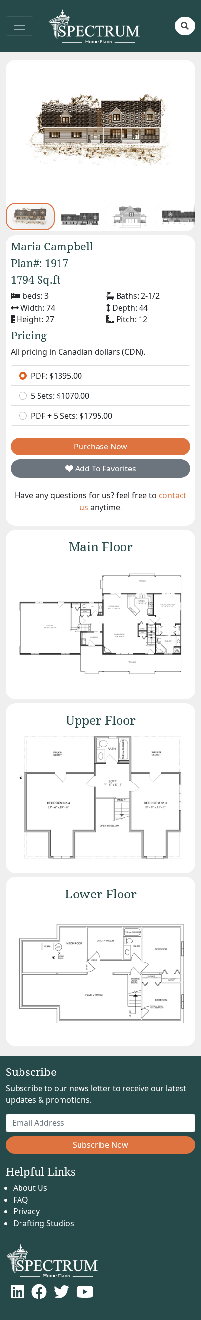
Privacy (26, 1211)
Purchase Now (100, 446)
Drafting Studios (43, 1223)
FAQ (20, 1199)
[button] (185, 26)
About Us (30, 1188)
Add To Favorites (104, 468)
